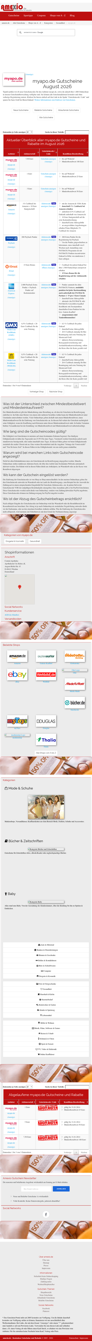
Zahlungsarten (46, 1281)
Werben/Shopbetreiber (46, 1284)
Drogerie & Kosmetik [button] (15, 541)
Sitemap (46, 1262)
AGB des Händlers (12, 614)
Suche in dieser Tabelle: (54, 132)
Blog (72, 15)
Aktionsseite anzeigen (46, 204)
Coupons (41, 15)
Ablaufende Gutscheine (46, 1297)
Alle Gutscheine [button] (46, 117)
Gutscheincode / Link (48, 152)
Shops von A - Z (58, 15)
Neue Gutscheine (46, 1295)
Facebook (46, 1308)
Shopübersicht (46, 1292)
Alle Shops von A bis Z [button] (46, 753)
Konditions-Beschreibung (73, 153)
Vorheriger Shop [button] (37, 391)
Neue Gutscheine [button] (20, 110)
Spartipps (28, 15)
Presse (46, 1265)
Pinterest (46, 1311)
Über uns (46, 1260)
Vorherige (67, 385)
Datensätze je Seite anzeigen (14, 132)
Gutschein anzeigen (48, 158)
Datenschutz (73, 1338)
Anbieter (11, 153)
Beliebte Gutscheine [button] (43, 110)
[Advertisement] (46, 55)
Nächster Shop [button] (55, 391)
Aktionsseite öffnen (46, 266)
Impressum (46, 1268)
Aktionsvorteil (29, 153)
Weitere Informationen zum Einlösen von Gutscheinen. (55, 100)
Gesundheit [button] (35, 541)
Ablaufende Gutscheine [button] (68, 110)
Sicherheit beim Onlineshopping (46, 1276)
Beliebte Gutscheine (46, 1300)
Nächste (84, 385)
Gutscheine (13, 15)
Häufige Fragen (46, 1279)
